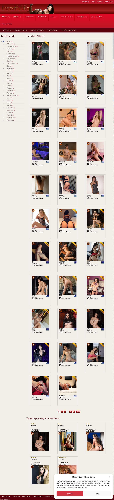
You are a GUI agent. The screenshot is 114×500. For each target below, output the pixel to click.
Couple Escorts (53, 30)
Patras (9, 51)
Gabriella (62, 396)
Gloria (61, 61)
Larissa (9, 81)
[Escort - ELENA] (95, 251)
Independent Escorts (69, 30)
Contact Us (109, 1)
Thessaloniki (11, 46)
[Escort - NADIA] (67, 285)
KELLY (33, 329)
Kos (8, 76)
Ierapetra (10, 68)
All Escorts (5, 17)
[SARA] (40, 441)
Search (99, 1)
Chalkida (9, 115)
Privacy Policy (7, 24)
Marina (88, 424)
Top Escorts (29, 17)
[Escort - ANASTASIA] (95, 218)
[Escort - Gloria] (67, 51)
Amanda (33, 457)
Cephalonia (10, 58)
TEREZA (61, 329)
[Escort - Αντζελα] (40, 151)
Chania (9, 61)
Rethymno (10, 90)
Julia (88, 61)
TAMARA (89, 295)
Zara (33, 128)
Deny (97, 494)
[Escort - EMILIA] (67, 352)
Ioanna (61, 195)
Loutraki (9, 49)
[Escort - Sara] (40, 385)
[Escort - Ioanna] (67, 184)
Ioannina (9, 71)
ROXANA (34, 362)
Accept (69, 494)
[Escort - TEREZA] (67, 318)
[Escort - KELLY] (40, 318)
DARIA (88, 362)
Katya (33, 95)
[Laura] (67, 441)
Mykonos (10, 110)
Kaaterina (62, 162)
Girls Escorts (7, 30)
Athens (9, 44)
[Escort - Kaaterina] (67, 151)
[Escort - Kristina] (67, 118)
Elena (88, 128)
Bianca (61, 95)
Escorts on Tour (67, 17)
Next (78, 412)
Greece (7, 41)
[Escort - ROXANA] (40, 352)
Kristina (61, 128)
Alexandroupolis (12, 56)
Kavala (9, 73)
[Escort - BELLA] (40, 285)
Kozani (9, 78)
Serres (9, 98)
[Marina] (95, 441)
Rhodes (9, 93)
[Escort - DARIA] (95, 352)
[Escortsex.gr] (28, 12)
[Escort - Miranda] (95, 184)
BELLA (33, 295)
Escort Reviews (82, 17)
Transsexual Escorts (37, 30)
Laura (88, 95)
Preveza (9, 88)
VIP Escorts (17, 17)
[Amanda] (40, 474)
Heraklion (10, 54)
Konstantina (90, 162)
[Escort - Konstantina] (95, 151)
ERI (32, 262)
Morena (34, 195)
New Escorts (42, 17)
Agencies (53, 17)
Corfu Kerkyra (11, 63)
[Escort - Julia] (95, 51)
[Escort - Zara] (40, 118)
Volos (8, 103)
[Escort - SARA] (95, 318)
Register (85, 1)
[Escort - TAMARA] (95, 285)
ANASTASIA (89, 229)
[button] (109, 477)
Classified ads (96, 17)
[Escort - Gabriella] (67, 385)
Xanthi (9, 105)
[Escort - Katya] (40, 84)
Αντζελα (35, 162)
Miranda (89, 195)
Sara (33, 396)
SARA (88, 329)
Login (93, 1)
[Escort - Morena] (40, 184)
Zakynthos (10, 117)
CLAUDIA (34, 229)
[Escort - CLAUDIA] (40, 218)
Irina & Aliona (61, 457)
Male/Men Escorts (21, 30)
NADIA (60, 295)
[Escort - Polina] (40, 51)
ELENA (88, 262)
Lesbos (9, 113)
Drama (9, 66)
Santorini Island (12, 95)
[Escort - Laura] (95, 84)
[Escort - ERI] (40, 251)
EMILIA (61, 362)
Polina (33, 61)
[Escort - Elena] (95, 118)
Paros (9, 86)
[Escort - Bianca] (67, 84)
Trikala (9, 100)
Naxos (9, 83)
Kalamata (10, 120)
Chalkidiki (10, 108)
